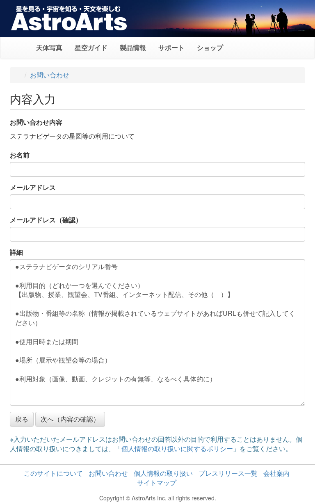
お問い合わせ (49, 75)
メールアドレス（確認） (46, 219)
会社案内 (276, 473)
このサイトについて (53, 473)
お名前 (20, 155)
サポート (171, 47)
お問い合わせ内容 (36, 122)
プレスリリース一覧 (228, 473)
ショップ (210, 47)
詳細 (16, 252)
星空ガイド (91, 47)
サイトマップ (156, 482)
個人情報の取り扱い (163, 473)
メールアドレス (33, 187)
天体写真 (49, 47)
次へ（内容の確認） (70, 419)
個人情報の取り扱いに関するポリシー (177, 448)
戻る (21, 419)
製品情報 (133, 47)
